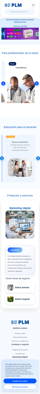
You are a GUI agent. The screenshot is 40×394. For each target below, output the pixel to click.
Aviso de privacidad (20, 337)
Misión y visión (20, 333)
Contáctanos (20, 353)
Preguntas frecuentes (20, 350)
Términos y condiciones (20, 341)
